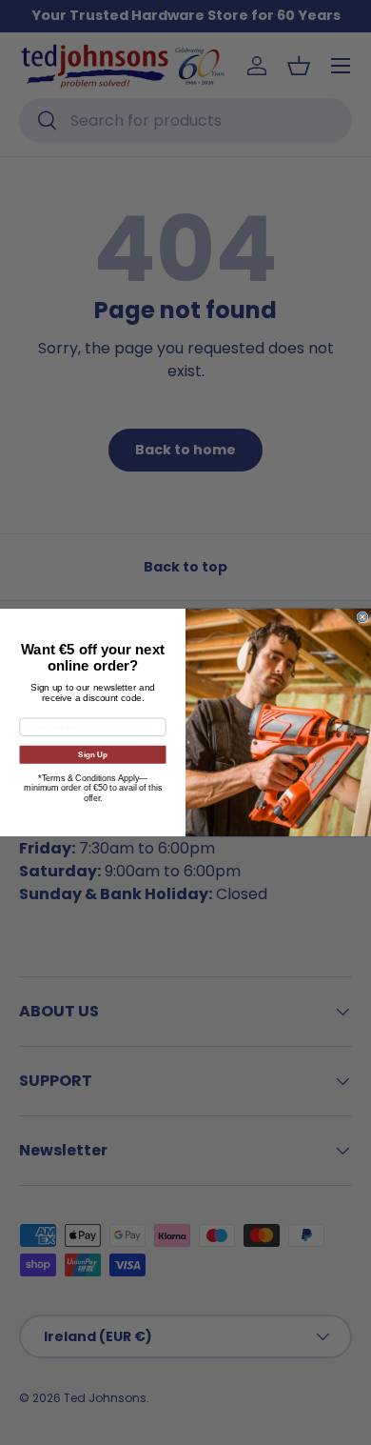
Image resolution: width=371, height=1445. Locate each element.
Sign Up (92, 755)
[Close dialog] (362, 617)
